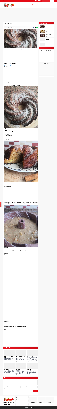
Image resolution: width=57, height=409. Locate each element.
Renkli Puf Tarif (17, 369)
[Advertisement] (28, 14)
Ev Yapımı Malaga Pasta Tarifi (49, 35)
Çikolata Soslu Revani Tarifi (45, 55)
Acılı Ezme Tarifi (6, 369)
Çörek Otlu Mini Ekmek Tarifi (45, 57)
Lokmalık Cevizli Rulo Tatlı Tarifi (49, 43)
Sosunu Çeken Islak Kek (44, 53)
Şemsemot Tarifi (43, 59)
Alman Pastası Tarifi (30, 356)
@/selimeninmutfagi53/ (8, 65)
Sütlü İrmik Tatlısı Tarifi (49, 30)
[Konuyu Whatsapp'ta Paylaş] (37, 27)
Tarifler (10, 27)
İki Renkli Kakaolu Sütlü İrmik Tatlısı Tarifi (47, 61)
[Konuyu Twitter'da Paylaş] (35, 27)
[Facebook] (35, 0)
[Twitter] (36, 0)
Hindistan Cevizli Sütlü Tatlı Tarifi (49, 39)
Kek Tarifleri (6, 27)
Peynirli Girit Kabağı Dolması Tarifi (8, 357)
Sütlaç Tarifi (29, 369)
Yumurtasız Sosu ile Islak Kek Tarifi (20, 357)
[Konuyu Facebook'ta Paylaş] (33, 27)
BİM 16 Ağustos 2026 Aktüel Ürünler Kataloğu (46, 51)
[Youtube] (39, 0)
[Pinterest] (40, 0)
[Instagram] (38, 0)
